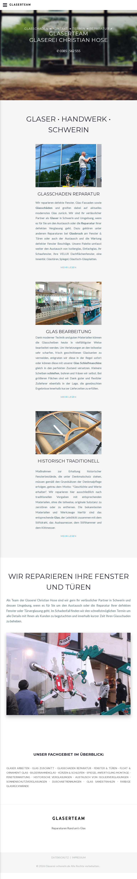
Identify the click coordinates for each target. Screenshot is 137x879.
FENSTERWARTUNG (18, 777)
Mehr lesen (69, 267)
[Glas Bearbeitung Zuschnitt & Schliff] (68, 302)
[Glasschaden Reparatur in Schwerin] (68, 165)
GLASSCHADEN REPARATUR (69, 194)
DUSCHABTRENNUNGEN (66, 781)
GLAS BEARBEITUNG (68, 331)
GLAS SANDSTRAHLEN (101, 781)
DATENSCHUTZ (60, 857)
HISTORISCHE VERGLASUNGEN (53, 777)
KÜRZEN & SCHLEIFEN (71, 772)
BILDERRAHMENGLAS (43, 772)
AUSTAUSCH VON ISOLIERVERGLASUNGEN (101, 777)
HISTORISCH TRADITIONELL (68, 461)
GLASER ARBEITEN (17, 768)
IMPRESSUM (78, 857)
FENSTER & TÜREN (105, 768)
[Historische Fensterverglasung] (68, 432)
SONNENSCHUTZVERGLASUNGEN (26, 781)
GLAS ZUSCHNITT (43, 768)
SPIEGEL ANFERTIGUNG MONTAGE (108, 772)
